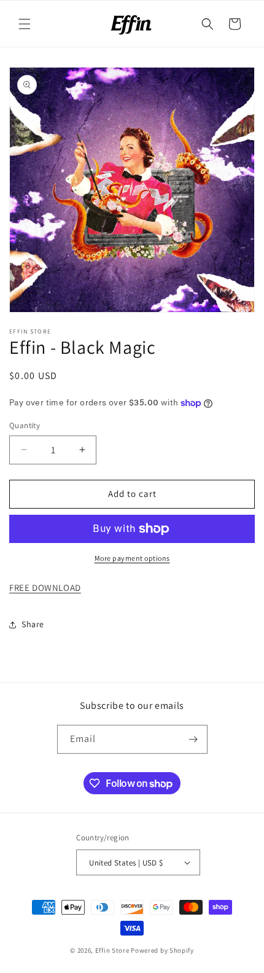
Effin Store (112, 950)
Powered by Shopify (162, 950)
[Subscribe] (193, 739)
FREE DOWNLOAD (45, 587)
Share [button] (32, 624)
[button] (24, 23)
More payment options (132, 558)
